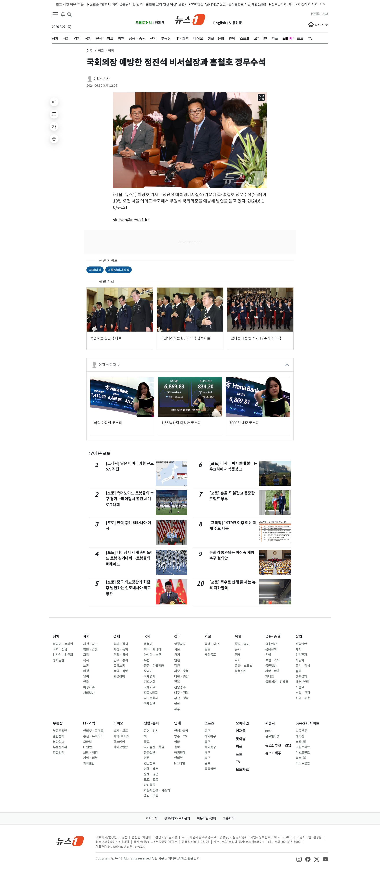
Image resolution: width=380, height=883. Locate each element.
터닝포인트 (303, 753)
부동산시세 (60, 747)
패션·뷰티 (302, 682)
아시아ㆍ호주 (152, 655)
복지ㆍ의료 (120, 731)
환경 (86, 671)
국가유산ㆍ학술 (154, 747)
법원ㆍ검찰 (90, 649)
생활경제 (301, 677)
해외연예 (180, 753)
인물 (86, 682)
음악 (177, 747)
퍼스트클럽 (303, 763)
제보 (325, 14)
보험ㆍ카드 (272, 660)
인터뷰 (178, 758)
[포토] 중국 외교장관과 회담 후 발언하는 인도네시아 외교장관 (128, 588)
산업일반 (301, 644)
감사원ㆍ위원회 (63, 655)
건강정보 (149, 763)
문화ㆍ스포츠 (243, 666)
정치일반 (58, 660)
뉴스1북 (301, 758)
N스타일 (179, 763)
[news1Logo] (70, 841)
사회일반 (89, 693)
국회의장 (95, 270)
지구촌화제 (151, 698)
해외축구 (210, 747)
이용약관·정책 (206, 818)
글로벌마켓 (272, 736)
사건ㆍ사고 (90, 644)
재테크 (269, 677)
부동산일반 (60, 731)
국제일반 (149, 704)
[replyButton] (54, 114)
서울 (177, 649)
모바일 (87, 742)
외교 (208, 636)
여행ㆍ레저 (151, 769)
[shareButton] (54, 101)
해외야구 (210, 736)
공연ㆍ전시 (151, 731)
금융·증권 (272, 636)
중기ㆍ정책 (303, 666)
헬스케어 (119, 742)
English (219, 23)
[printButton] (54, 138)
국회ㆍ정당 (60, 649)
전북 (177, 682)
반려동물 (149, 785)
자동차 (300, 660)
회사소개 (151, 818)
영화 (177, 742)
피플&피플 (151, 693)
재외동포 (210, 655)
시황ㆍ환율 (272, 671)
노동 (86, 666)
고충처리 (228, 818)
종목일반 (210, 769)
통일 (207, 649)
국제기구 (149, 687)
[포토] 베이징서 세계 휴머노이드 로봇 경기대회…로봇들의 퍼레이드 (130, 558)
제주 (177, 709)
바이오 (118, 723)
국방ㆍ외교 (212, 644)
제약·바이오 (121, 736)
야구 (207, 731)
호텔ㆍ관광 (303, 693)
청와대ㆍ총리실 (63, 644)
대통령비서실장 (118, 270)
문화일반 (149, 753)
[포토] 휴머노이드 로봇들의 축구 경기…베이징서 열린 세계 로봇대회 (130, 499)
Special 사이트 (307, 723)
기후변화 (149, 682)
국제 (147, 636)
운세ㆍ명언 (151, 774)
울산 (177, 704)
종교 (147, 742)
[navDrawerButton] (55, 14)
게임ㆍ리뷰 (90, 758)
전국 (177, 636)
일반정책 (58, 736)
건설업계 (58, 753)
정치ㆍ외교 (242, 644)
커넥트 (315, 14)
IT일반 (87, 747)
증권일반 (271, 666)
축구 (207, 742)
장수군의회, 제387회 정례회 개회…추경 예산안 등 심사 (290, 4)
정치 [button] (89, 50)
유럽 (147, 660)
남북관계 (240, 671)
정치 (56, 636)
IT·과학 (89, 723)
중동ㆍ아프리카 (154, 666)
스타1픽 (301, 742)
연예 (177, 723)
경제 (116, 636)
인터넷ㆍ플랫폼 (93, 731)
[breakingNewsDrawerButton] (63, 14)
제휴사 (270, 723)
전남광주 (180, 687)
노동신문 (235, 23)
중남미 (148, 671)
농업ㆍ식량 (120, 671)
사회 (86, 636)
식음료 (300, 687)
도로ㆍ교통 (151, 780)
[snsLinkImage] (299, 859)
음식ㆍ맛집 (151, 796)
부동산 (58, 723)
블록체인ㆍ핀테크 (276, 682)
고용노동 (119, 666)
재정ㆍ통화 (120, 649)
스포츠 (209, 723)
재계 (298, 649)
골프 (207, 763)
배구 (207, 753)
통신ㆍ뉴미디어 (93, 736)
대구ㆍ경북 (181, 693)
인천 (177, 660)
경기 (177, 655)
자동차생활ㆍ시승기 (157, 790)
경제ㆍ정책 (120, 644)
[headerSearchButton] (69, 14)
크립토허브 (143, 22)
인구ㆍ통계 (120, 660)
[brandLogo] (190, 19)
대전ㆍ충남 (181, 677)
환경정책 (119, 677)
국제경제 (149, 677)
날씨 (86, 677)
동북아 (148, 644)
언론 (147, 758)
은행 (268, 655)
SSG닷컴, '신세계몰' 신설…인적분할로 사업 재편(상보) (209, 4)
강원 (177, 666)
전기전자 (301, 655)
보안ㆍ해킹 (90, 753)
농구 (207, 758)
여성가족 (89, 687)
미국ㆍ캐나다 (152, 649)
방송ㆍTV (180, 736)
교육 (86, 655)
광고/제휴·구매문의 (177, 818)
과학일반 (89, 763)
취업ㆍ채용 (303, 698)
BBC (268, 731)
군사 (238, 649)
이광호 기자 (101, 79)
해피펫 (160, 22)
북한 (238, 636)
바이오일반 (120, 747)
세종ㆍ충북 (181, 671)
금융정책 (271, 649)
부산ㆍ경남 (181, 698)
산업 (299, 636)
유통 (298, 671)
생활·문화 (151, 723)
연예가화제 (181, 731)
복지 (86, 660)
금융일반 (271, 644)
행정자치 (180, 644)
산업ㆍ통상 (120, 655)
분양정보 (58, 742)
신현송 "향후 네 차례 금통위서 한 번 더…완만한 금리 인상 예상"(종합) (118, 4)
